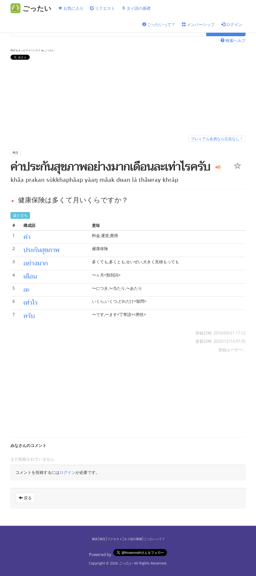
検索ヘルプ (235, 40)
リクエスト (104, 8)
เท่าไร (31, 302)
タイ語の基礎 (138, 8)
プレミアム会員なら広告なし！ (217, 138)
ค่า (27, 237)
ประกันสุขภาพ (42, 250)
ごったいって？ (160, 24)
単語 (95, 539)
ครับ (29, 316)
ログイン (233, 24)
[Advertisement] (128, 99)
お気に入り (73, 8)
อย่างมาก (36, 263)
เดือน (30, 276)
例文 (103, 539)
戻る (27, 498)
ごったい (126, 563)
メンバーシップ (200, 24)
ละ (27, 290)
